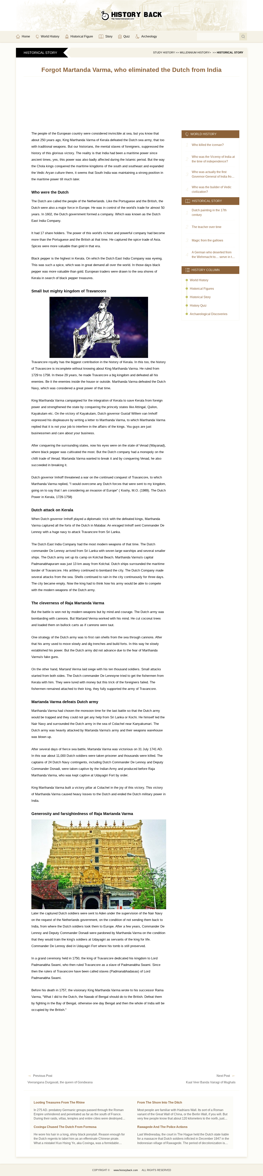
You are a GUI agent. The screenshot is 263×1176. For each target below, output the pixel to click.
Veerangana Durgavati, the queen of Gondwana (60, 1082)
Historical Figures (202, 288)
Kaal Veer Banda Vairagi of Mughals (210, 1082)
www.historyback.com (126, 1170)
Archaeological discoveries (208, 314)
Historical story (230, 52)
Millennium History (194, 52)
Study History (164, 52)
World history (199, 280)
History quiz (198, 305)
